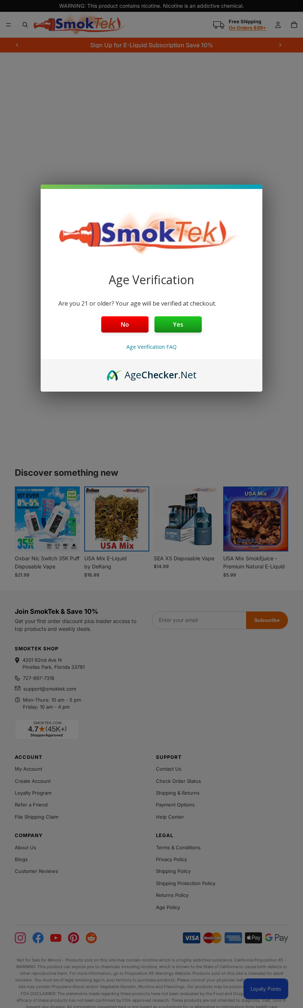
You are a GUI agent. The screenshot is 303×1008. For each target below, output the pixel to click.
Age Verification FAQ (151, 346)
